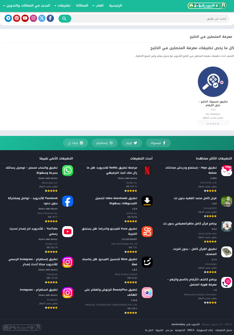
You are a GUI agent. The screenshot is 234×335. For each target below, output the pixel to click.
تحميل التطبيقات (223, 330)
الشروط (159, 330)
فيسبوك (155, 143)
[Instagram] (33, 18)
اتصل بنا (149, 330)
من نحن (169, 330)
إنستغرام (102, 143)
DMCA (190, 330)
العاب (99, 5)
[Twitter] (42, 18)
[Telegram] (8, 18)
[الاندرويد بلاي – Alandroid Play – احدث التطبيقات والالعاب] (207, 5)
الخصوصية (180, 330)
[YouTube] (25, 18)
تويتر (129, 143)
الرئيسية (115, 5)
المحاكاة (82, 5)
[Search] (64, 19)
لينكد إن (73, 143)
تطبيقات (64, 5)
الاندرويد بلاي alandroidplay (185, 324)
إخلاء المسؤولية (205, 330)
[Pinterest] (16, 18)
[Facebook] (50, 18)
